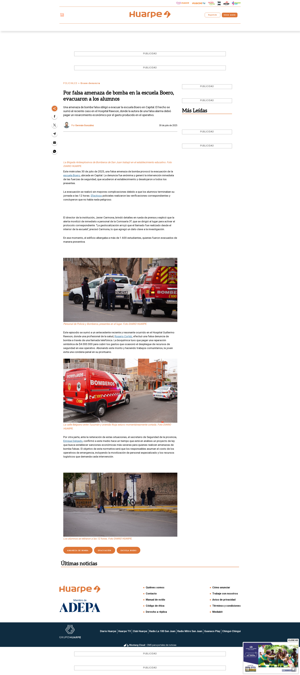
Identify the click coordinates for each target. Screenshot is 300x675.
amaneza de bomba (78, 550)
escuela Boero (71, 175)
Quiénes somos (155, 587)
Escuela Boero (129, 550)
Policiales (70, 83)
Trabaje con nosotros (225, 593)
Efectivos (96, 195)
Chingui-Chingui (231, 631)
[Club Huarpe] (182, 3)
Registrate (212, 15)
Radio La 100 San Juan (162, 631)
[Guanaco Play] (236, 3)
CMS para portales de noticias (152, 645)
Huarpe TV (124, 631)
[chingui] (211, 3)
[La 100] (219, 3)
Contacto (151, 593)
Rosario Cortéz (123, 336)
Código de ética (155, 605)
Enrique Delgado (72, 441)
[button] (54, 117)
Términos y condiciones (226, 605)
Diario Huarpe (108, 631)
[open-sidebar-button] (62, 15)
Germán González (84, 125)
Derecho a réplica (156, 611)
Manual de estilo (155, 599)
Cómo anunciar (221, 587)
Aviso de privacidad (223, 599)
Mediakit (217, 611)
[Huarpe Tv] (199, 3)
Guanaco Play (212, 631)
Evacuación (104, 550)
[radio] (226, 3)
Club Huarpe (140, 631)
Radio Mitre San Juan (189, 631)
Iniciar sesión (229, 15)
